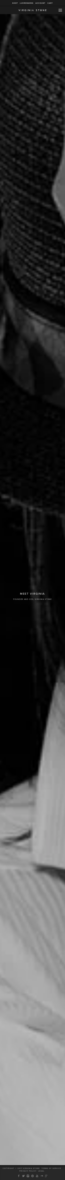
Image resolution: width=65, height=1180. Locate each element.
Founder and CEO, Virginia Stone (32, 599)
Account (40, 3)
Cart (50, 3)
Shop (15, 3)
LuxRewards (26, 3)
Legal (41, 1171)
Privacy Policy (27, 1171)
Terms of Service (51, 1168)
